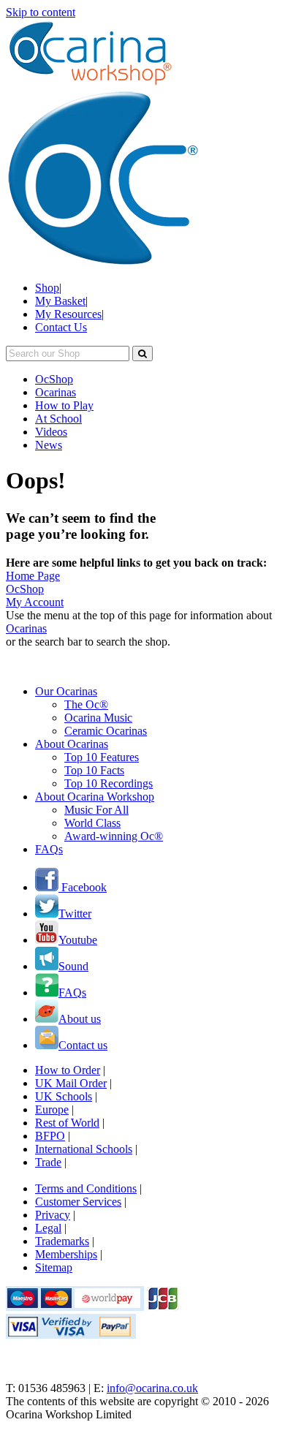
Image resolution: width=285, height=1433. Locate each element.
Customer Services (78, 1201)
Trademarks (62, 1241)
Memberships (66, 1254)
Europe (52, 1109)
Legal (48, 1228)
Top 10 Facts (94, 770)
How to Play (64, 405)
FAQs (49, 849)
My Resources (68, 314)
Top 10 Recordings (108, 783)
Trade (48, 1162)
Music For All (96, 810)
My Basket (60, 301)
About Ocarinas (71, 744)
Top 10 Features (101, 757)
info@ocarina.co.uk (152, 1388)
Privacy (52, 1215)
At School (58, 418)
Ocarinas (55, 392)
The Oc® (86, 704)
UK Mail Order (71, 1083)
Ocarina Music (98, 717)
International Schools (83, 1149)
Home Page (33, 576)
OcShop (54, 379)
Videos (51, 432)
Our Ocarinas (66, 691)
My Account (35, 602)
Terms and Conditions (86, 1188)
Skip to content (40, 12)
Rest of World (67, 1122)
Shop (47, 287)
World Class (92, 823)
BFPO (50, 1136)
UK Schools (63, 1096)
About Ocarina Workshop (94, 796)
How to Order (67, 1070)
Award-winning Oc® (113, 836)
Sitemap (53, 1267)
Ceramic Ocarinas (105, 731)
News (48, 445)
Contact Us (61, 327)
